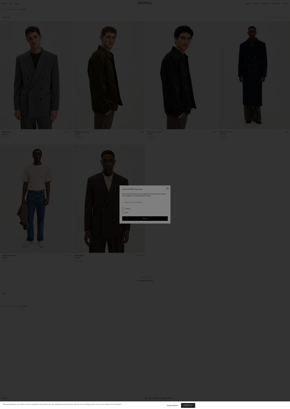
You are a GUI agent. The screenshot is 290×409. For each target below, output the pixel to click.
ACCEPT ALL (188, 405)
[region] (145, 405)
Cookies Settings (172, 405)
